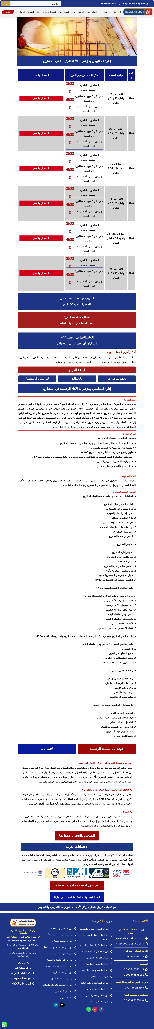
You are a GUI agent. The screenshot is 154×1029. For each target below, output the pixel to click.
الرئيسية (117, 12)
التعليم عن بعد (78, 12)
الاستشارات (64, 12)
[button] (77, 370)
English (8, 12)
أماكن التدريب (33, 12)
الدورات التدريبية (94, 12)
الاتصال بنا (21, 12)
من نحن (107, 12)
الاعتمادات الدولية (49, 12)
